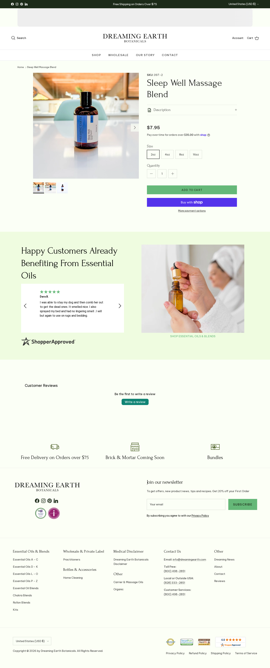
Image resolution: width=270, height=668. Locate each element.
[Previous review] (25, 306)
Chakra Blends (22, 595)
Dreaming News (224, 559)
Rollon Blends (21, 602)
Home (20, 67)
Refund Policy (198, 653)
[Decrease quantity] (151, 173)
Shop (96, 55)
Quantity (153, 166)
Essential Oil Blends (26, 588)
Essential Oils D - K (25, 566)
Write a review (135, 402)
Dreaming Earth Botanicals (58, 651)
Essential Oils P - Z (25, 581)
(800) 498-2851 (174, 571)
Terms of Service (246, 653)
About (218, 566)
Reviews (219, 581)
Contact (170, 55)
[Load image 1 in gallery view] (86, 126)
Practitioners (71, 559)
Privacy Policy (200, 515)
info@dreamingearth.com (189, 559)
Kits (15, 609)
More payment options (192, 210)
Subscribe (243, 504)
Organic (119, 589)
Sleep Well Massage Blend (41, 67)
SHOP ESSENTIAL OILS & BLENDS (192, 336)
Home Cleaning (73, 577)
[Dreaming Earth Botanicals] (135, 38)
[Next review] (120, 306)
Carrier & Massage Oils (128, 582)
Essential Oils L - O (25, 574)
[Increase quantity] (172, 173)
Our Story (145, 55)
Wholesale (118, 55)
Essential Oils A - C (25, 559)
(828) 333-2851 (174, 582)
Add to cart (191, 190)
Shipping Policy (221, 653)
